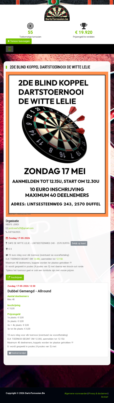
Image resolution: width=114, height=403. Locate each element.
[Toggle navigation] (9, 49)
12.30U (37, 259)
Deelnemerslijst (18, 353)
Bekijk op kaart (79, 243)
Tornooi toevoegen (20, 41)
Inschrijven (16, 277)
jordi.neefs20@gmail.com (21, 228)
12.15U (59, 259)
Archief (104, 397)
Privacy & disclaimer (98, 393)
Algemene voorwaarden (76, 393)
